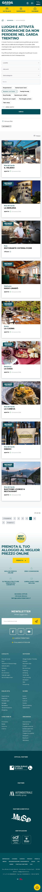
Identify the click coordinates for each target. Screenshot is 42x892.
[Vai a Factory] (21, 880)
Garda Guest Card (28, 728)
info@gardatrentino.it (21, 598)
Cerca (21, 111)
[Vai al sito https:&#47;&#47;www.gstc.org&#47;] (21, 840)
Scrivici (22, 858)
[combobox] (21, 62)
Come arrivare (27, 731)
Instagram (21, 631)
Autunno (4, 726)
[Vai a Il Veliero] (21, 158)
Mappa (38, 136)
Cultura (25, 701)
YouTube (29, 631)
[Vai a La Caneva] (21, 399)
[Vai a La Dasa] (21, 359)
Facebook (13, 631)
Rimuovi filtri (8, 121)
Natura (25, 698)
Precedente (7, 518)
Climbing (25, 673)
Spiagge (4, 703)
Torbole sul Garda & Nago (9, 663)
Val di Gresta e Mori (7, 677)
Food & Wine (5, 696)
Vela (24, 682)
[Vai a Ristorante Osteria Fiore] (21, 239)
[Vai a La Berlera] (21, 199)
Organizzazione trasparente (19, 861)
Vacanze (35, 11)
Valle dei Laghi (6, 675)
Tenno (3, 670)
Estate (3, 724)
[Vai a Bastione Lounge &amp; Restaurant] (21, 481)
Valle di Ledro (5, 666)
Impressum (5, 858)
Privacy (29, 858)
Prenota (19, 560)
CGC (31, 864)
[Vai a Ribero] (21, 440)
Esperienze (21, 11)
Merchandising (27, 705)
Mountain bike (27, 663)
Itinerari (25, 661)
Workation (26, 740)
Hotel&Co (7, 11)
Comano (4, 668)
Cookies (14, 858)
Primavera (5, 722)
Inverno (4, 728)
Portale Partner (22, 864)
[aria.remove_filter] (10, 126)
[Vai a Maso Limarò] (21, 279)
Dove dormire (27, 722)
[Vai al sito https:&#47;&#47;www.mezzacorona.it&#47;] (21, 794)
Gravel (24, 666)
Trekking (25, 670)
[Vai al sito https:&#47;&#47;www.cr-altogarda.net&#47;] (21, 768)
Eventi (24, 696)
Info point (25, 735)
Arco (3, 661)
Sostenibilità (26, 707)
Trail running (27, 677)
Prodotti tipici (5, 701)
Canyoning (26, 684)
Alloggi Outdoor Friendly (30, 659)
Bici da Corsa (26, 668)
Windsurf (25, 680)
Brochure (25, 738)
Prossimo (10, 522)
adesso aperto (9, 107)
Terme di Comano (7, 707)
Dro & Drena (5, 673)
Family (25, 703)
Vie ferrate (26, 675)
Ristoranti (4, 698)
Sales (33, 861)
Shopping (4, 710)
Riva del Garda (6, 659)
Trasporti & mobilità (28, 733)
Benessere (5, 705)
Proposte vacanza (28, 726)
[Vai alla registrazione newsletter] (36, 621)
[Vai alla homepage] (7, 3)
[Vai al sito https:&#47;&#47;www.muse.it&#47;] (21, 818)
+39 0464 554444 (21, 596)
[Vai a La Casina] (21, 319)
